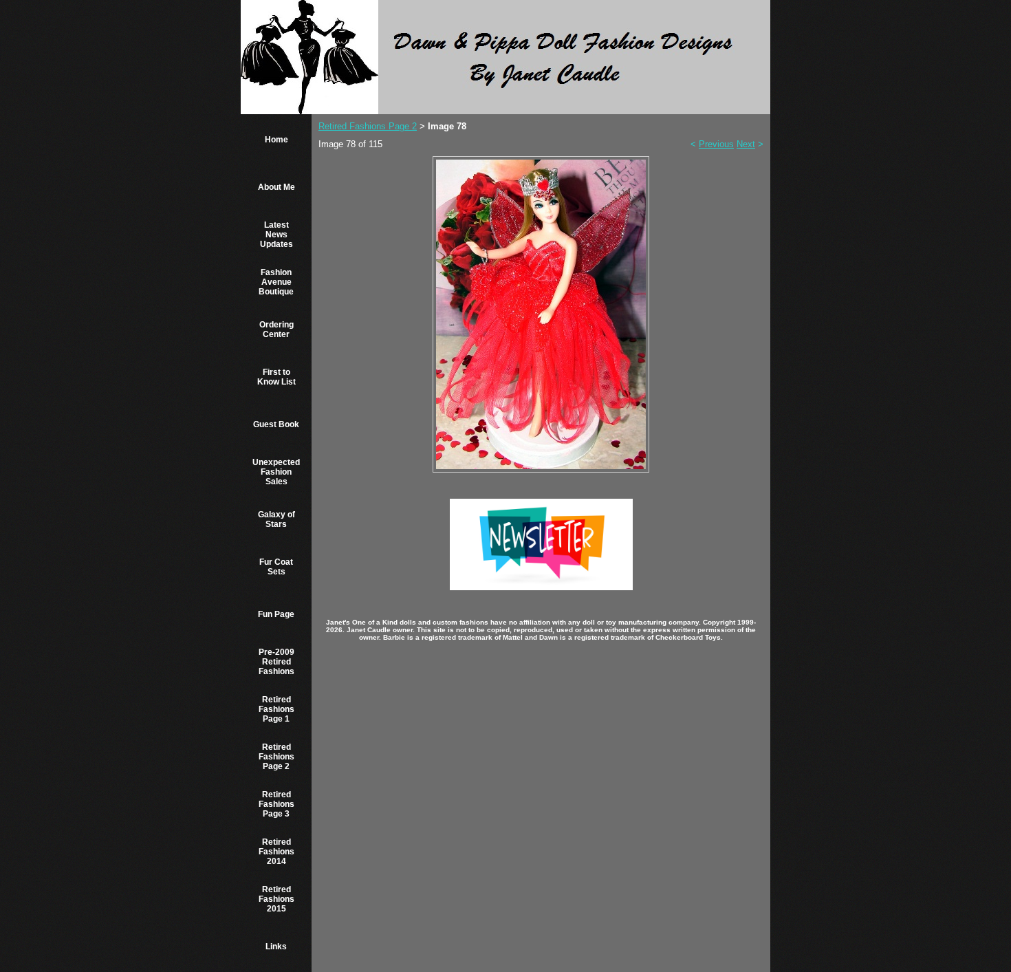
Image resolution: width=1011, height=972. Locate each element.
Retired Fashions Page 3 (276, 804)
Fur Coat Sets (276, 566)
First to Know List (276, 377)
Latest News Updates (276, 234)
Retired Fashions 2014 (276, 851)
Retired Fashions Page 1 (276, 709)
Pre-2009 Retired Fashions (276, 661)
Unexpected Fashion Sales (276, 471)
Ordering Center (276, 329)
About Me (276, 187)
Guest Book (276, 424)
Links (276, 946)
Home (276, 139)
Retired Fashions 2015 (276, 899)
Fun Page (276, 614)
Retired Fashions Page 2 (276, 756)
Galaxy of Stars (276, 519)
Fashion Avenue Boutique (276, 282)
